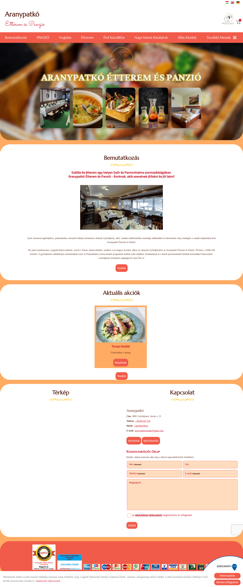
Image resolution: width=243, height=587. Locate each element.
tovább (121, 268)
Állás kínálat (187, 37)
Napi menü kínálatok (151, 37)
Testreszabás (227, 575)
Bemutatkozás (16, 37)
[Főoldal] (228, 19)
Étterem (87, 37)
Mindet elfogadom (227, 582)
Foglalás (65, 37)
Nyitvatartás (150, 440)
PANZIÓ (43, 37)
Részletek (120, 362)
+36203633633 (141, 426)
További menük (218, 37)
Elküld (132, 525)
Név (135, 464)
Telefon (137, 473)
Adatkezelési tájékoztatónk (48, 581)
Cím (187, 464)
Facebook (134, 440)
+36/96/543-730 (142, 421)
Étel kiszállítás (114, 37)
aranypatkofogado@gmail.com (149, 430)
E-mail (192, 473)
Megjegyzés (135, 482)
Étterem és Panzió (24, 19)
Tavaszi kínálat (121, 346)
